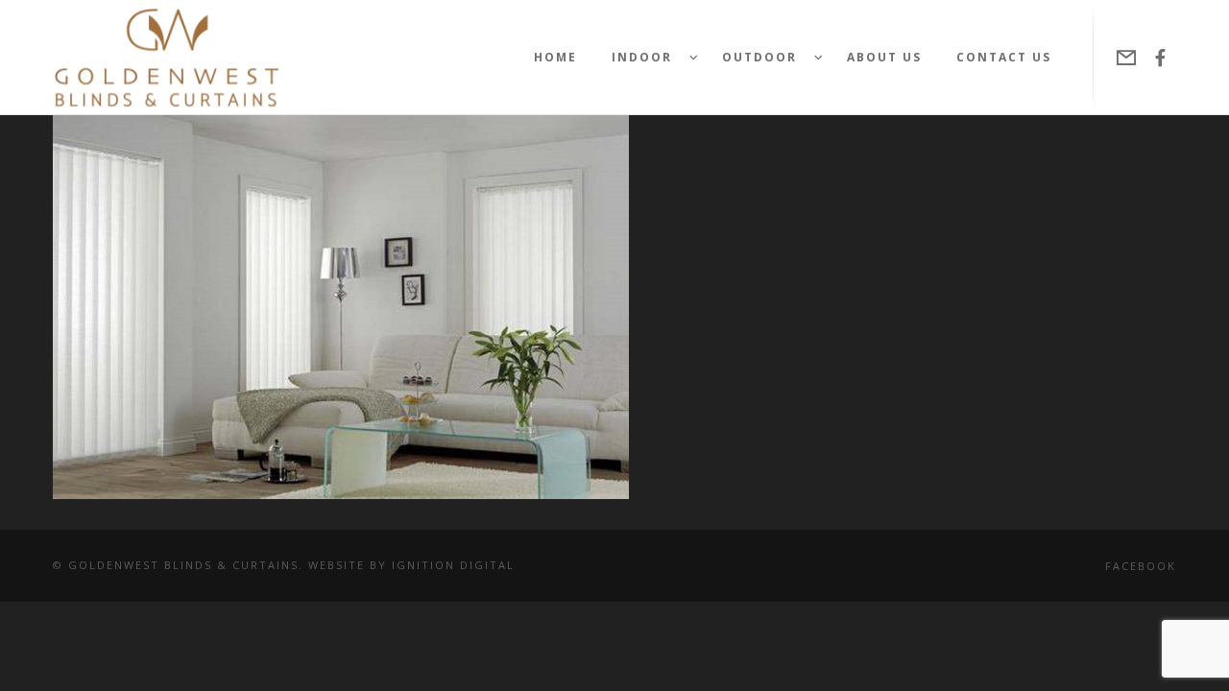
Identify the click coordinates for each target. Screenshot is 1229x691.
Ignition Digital (453, 565)
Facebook (1140, 566)
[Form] (1126, 57)
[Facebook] (1160, 57)
